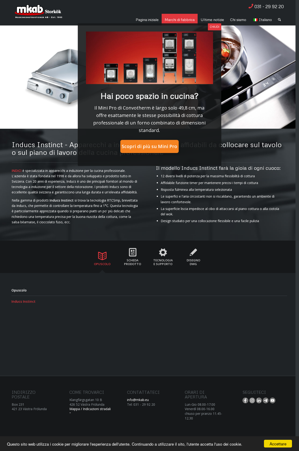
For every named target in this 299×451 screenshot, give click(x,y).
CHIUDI (214, 27)
